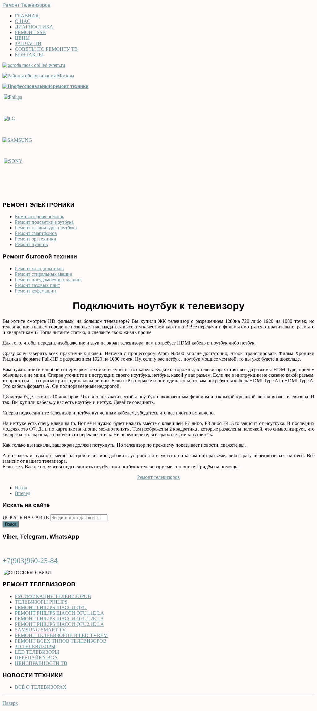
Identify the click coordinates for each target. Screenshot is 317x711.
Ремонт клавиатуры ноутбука (46, 227)
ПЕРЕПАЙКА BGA (36, 657)
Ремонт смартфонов (36, 233)
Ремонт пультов (31, 244)
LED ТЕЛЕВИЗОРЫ (37, 652)
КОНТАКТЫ (29, 54)
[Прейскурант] (45, 86)
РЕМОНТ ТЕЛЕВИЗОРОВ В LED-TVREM (61, 635)
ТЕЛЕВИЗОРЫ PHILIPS (41, 602)
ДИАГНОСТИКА (34, 26)
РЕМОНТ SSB (30, 32)
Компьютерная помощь (39, 216)
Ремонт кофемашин (35, 290)
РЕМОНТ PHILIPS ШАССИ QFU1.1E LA (59, 613)
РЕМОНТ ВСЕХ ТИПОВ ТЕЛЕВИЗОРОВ (60, 641)
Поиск (10, 524)
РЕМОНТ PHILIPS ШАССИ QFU (51, 607)
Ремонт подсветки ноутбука (44, 222)
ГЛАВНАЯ (27, 15)
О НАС (22, 21)
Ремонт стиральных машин (43, 274)
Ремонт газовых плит (37, 285)
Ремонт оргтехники (35, 238)
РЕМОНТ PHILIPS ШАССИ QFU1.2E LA (59, 618)
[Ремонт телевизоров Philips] (13, 96)
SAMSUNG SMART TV (40, 629)
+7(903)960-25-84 (30, 561)
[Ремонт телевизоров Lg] (9, 118)
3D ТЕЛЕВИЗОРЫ (35, 646)
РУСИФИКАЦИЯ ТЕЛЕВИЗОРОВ (53, 596)
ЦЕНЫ (22, 38)
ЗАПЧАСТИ (28, 43)
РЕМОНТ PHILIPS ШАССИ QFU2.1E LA (59, 624)
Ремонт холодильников (39, 268)
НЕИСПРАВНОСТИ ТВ (41, 663)
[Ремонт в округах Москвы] (38, 75)
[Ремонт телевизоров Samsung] (17, 139)
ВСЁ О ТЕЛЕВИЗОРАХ (41, 687)
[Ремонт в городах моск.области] (33, 65)
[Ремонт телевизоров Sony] (13, 161)
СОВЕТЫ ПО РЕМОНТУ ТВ (46, 49)
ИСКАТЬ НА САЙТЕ (25, 517)
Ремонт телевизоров (158, 477)
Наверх (10, 703)
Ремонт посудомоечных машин (48, 279)
